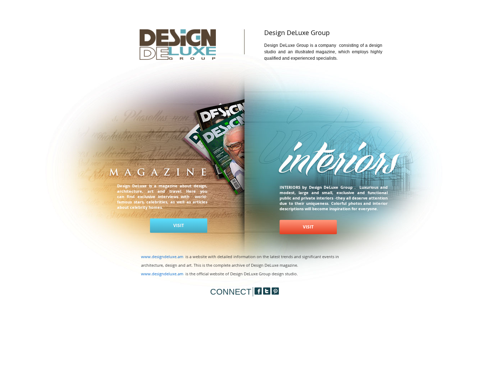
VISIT (178, 225)
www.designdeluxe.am (162, 256)
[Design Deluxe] (178, 59)
